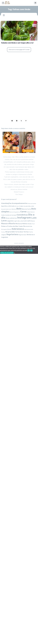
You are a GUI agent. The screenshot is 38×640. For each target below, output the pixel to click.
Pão (24, 226)
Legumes (10, 221)
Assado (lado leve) (6, 209)
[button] (3, 3)
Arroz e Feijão (19, 206)
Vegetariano (22, 234)
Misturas (18, 223)
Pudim (21, 226)
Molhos (24, 223)
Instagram (24, 217)
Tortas (26, 232)
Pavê (33, 223)
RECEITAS (29, 226)
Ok (28, 250)
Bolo (19, 208)
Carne (23, 211)
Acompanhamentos (20, 203)
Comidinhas (22, 215)
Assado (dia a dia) (29, 206)
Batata (14, 209)
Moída (29, 223)
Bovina (11, 212)
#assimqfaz (6, 203)
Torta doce (19, 232)
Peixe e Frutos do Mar (9, 226)
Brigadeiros (17, 212)
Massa (33, 221)
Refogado (4, 229)
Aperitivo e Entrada (7, 206)
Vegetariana (12, 234)
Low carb (27, 221)
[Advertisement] (19, 92)
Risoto (9, 229)
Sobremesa (18, 229)
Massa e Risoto (8, 223)
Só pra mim (10, 232)
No (31, 250)
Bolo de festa (26, 209)
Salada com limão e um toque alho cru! (17, 43)
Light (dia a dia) (18, 221)
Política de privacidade (7, 252)
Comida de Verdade (10, 215)
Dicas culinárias (11, 218)
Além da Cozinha (32, 203)
